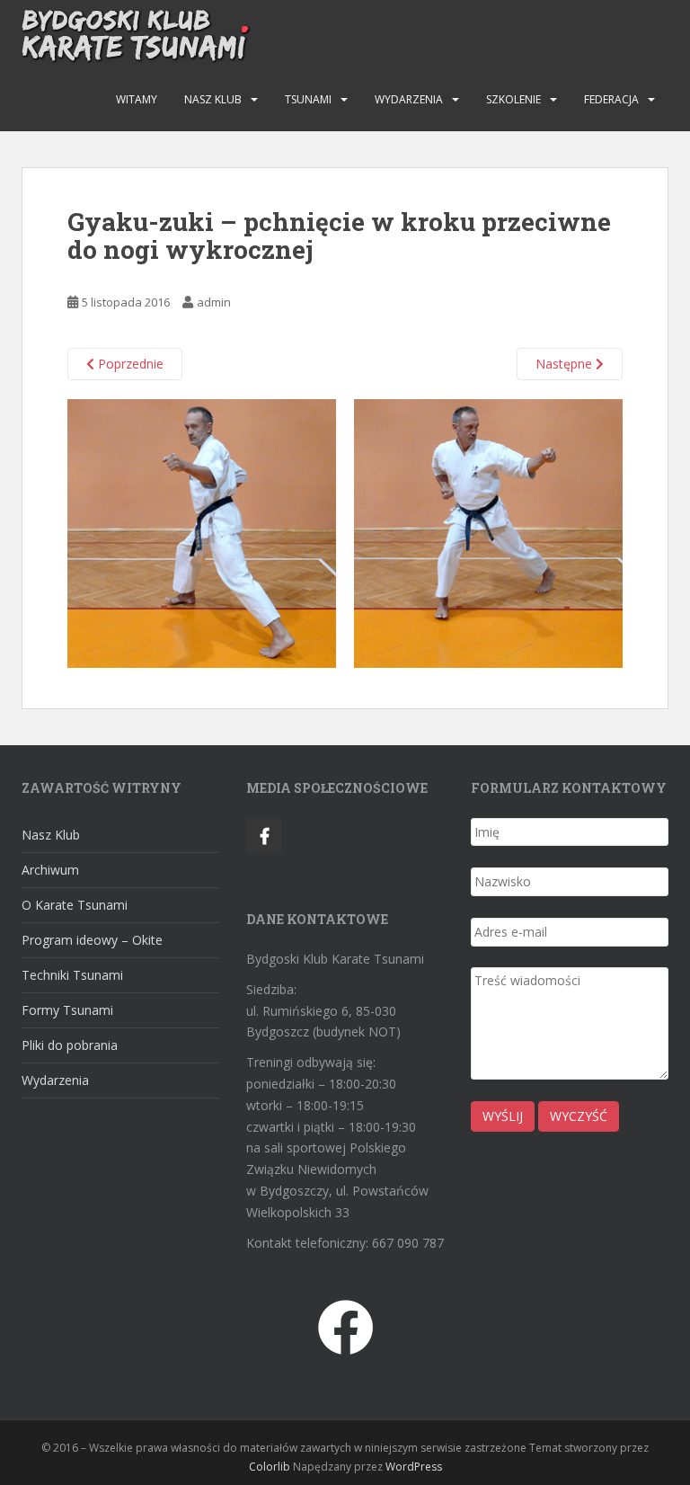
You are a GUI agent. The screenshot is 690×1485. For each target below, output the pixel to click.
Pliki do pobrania (70, 1045)
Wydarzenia (409, 99)
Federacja (611, 99)
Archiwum (50, 869)
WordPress (413, 1466)
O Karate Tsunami (75, 904)
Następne (565, 363)
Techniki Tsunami (72, 974)
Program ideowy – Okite (92, 939)
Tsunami (308, 99)
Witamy (136, 99)
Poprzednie (129, 363)
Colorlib (269, 1466)
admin (214, 302)
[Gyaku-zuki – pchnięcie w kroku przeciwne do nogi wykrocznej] (345, 531)
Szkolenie (513, 99)
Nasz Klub (213, 99)
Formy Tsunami (67, 1009)
